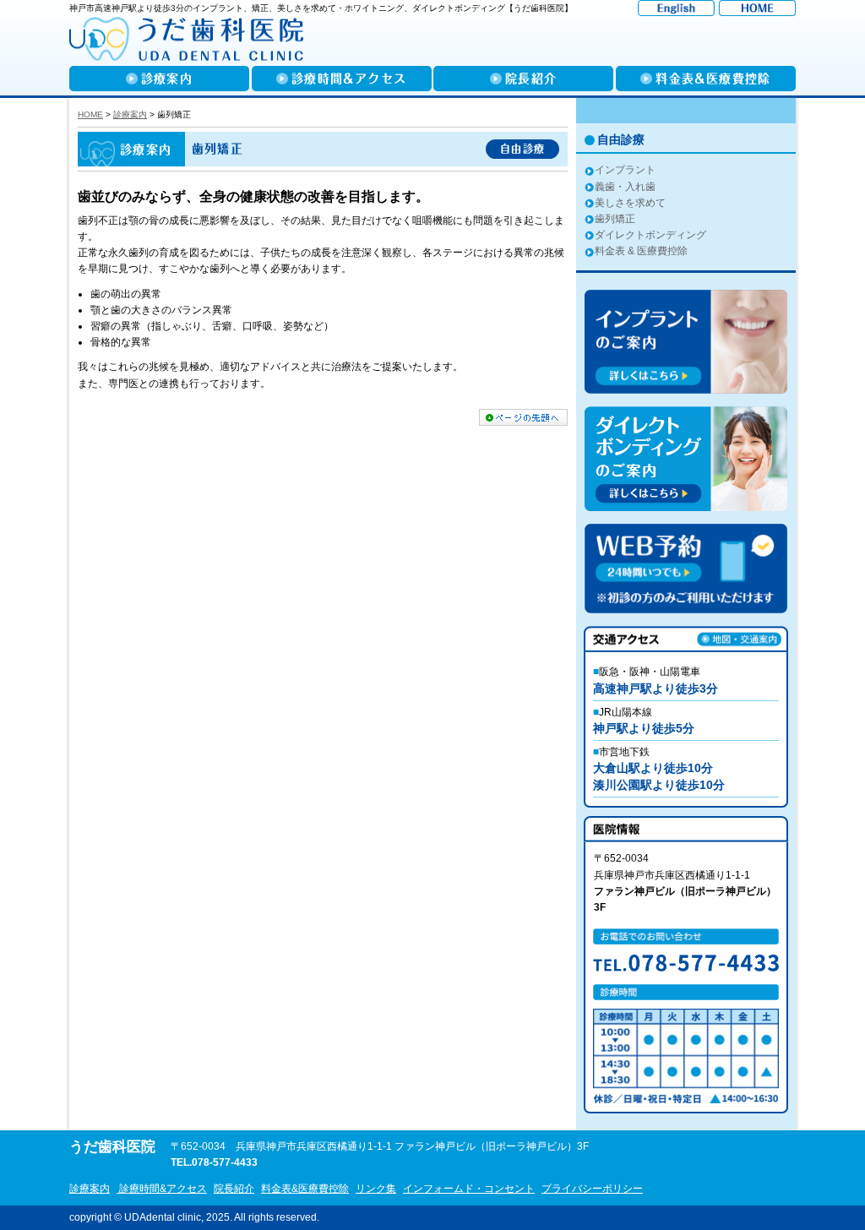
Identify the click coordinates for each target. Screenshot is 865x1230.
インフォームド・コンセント (469, 1189)
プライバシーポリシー (592, 1189)
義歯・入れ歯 (625, 187)
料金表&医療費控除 (305, 1189)
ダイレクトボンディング (650, 235)
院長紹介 (234, 1189)
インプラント (625, 170)
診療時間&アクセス (162, 1189)
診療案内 (89, 1189)
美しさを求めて (630, 203)
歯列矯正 (615, 219)
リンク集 (376, 1189)
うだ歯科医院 (112, 1147)
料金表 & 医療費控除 (641, 251)
